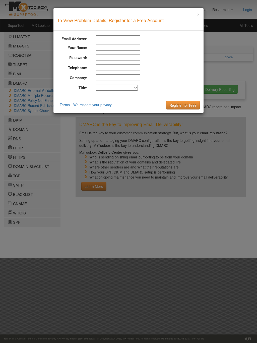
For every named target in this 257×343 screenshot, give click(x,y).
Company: (78, 77)
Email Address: (74, 38)
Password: (78, 57)
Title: (83, 87)
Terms (65, 104)
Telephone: (77, 67)
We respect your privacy (92, 104)
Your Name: (77, 47)
